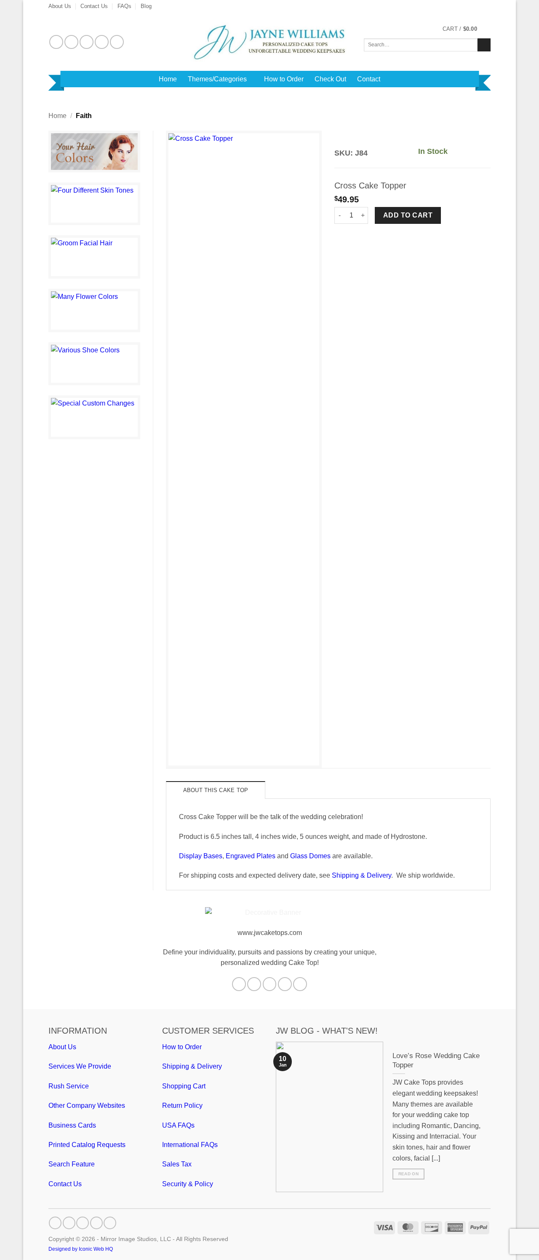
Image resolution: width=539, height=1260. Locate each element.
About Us (59, 6)
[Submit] (484, 45)
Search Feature (71, 1164)
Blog (146, 6)
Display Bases (200, 856)
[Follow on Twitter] (86, 42)
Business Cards (72, 1125)
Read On (408, 1173)
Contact (368, 79)
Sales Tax (177, 1164)
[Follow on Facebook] (56, 42)
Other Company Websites (86, 1105)
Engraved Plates (250, 856)
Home (168, 79)
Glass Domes (310, 856)
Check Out (330, 79)
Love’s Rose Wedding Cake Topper (436, 1060)
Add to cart (407, 215)
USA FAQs (178, 1125)
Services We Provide (79, 1066)
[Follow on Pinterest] (102, 42)
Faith (84, 115)
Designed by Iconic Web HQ (80, 1249)
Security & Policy (187, 1183)
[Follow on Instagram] (71, 42)
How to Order (284, 79)
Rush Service (68, 1086)
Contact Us (94, 6)
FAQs (124, 6)
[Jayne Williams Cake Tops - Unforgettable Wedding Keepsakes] (269, 42)
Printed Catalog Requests (86, 1144)
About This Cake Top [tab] (215, 790)
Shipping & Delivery (361, 875)
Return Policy (182, 1105)
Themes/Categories (217, 79)
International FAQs (190, 1144)
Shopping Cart (183, 1086)
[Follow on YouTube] (117, 42)
